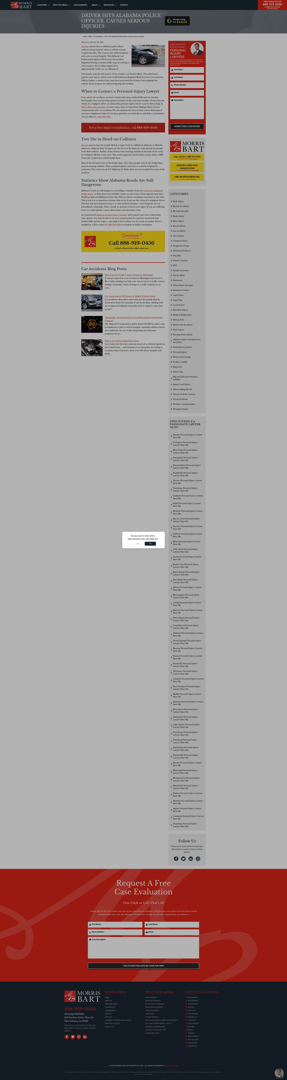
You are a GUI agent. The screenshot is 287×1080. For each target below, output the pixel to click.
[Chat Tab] (143, 540)
